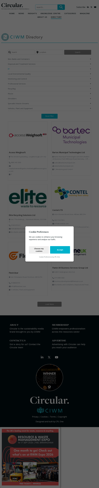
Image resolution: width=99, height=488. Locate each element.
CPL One (57, 257)
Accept (60, 250)
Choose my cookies (39, 249)
